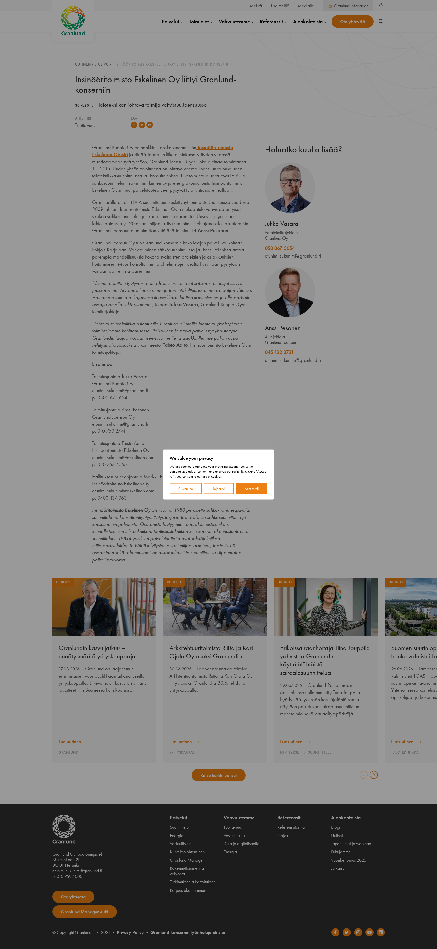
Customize (185, 488)
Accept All (252, 488)
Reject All (218, 488)
